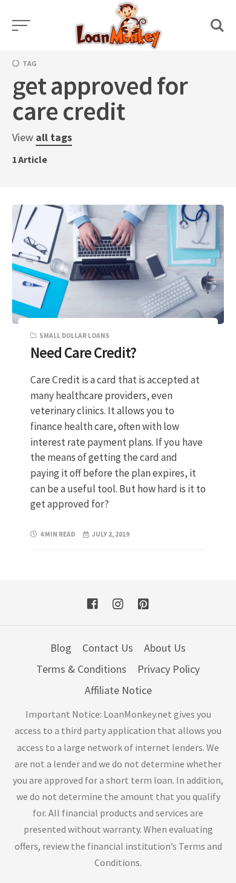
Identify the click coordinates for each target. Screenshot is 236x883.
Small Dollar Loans (74, 335)
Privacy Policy (168, 669)
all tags (54, 137)
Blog (60, 648)
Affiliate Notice (118, 690)
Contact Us (107, 648)
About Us (165, 648)
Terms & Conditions (81, 669)
